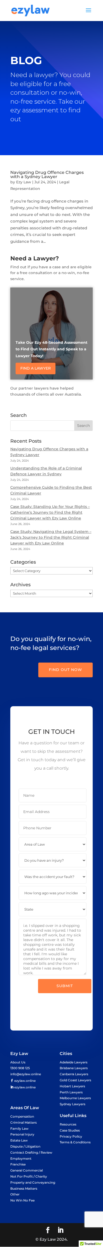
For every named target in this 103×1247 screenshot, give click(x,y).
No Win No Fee (22, 1200)
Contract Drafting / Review (31, 1152)
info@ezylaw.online (25, 1074)
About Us (17, 1062)
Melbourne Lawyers (75, 1098)
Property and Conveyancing (32, 1182)
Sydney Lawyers (72, 1104)
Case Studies (70, 1130)
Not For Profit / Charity (28, 1176)
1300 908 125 (20, 1068)
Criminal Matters (23, 1122)
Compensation (22, 1116)
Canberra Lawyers (74, 1074)
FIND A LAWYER (35, 368)
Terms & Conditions (75, 1142)
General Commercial (26, 1170)
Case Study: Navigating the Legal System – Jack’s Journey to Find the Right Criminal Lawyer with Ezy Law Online (50, 537)
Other (15, 1194)
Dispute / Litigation (25, 1146)
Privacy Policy (71, 1136)
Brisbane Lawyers (74, 1068)
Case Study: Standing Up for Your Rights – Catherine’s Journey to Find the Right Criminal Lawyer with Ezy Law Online (50, 512)
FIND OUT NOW (65, 669)
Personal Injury (22, 1134)
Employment (20, 1158)
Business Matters (23, 1188)
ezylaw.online (24, 1080)
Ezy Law (23, 182)
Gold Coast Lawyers (75, 1080)
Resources (68, 1124)
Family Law (19, 1128)
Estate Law (19, 1140)
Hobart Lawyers (72, 1086)
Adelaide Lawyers (73, 1062)
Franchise (18, 1164)
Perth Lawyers (71, 1092)
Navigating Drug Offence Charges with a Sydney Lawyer (47, 174)
